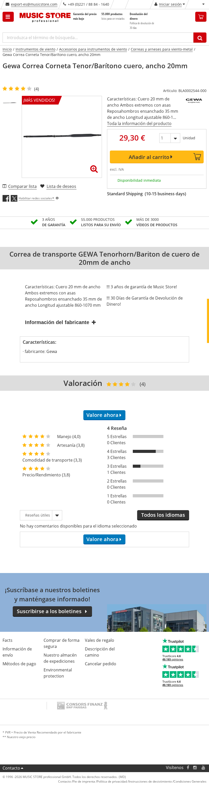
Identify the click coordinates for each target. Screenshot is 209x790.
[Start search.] (199, 37)
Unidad (189, 137)
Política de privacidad (112, 781)
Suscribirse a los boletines (49, 611)
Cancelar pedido (100, 664)
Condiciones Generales (190, 781)
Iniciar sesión (170, 4)
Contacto (11, 768)
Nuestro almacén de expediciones (60, 658)
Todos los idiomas (163, 514)
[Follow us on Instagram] (195, 768)
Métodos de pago (19, 664)
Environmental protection (58, 673)
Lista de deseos (61, 186)
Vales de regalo (99, 640)
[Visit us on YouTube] (203, 768)
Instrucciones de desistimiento (150, 781)
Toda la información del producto (139, 123)
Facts (7, 640)
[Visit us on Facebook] (188, 768)
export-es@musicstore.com (34, 4)
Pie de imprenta (84, 781)
